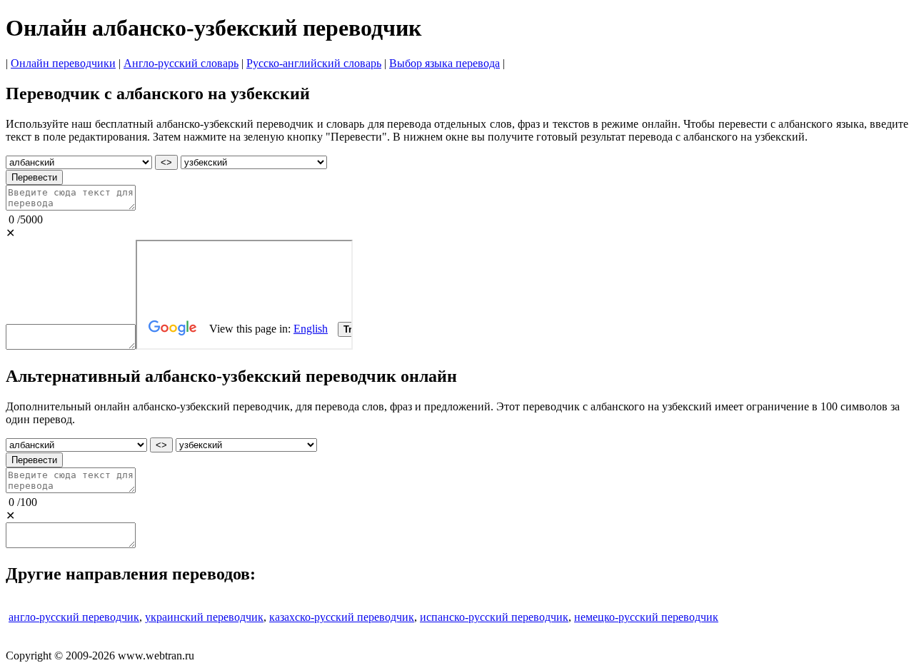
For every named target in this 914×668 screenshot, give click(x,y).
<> (166, 162)
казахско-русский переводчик (341, 617)
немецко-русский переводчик (646, 617)
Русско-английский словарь (313, 63)
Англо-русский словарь (181, 63)
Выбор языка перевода (444, 63)
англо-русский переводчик (74, 617)
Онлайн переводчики (63, 63)
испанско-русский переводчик (494, 617)
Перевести (34, 177)
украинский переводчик (204, 617)
